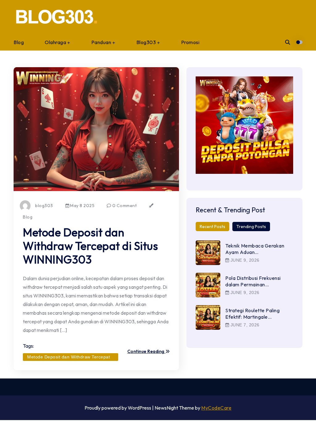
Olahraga (55, 42)
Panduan (101, 42)
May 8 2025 (82, 205)
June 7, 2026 (244, 324)
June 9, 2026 (244, 260)
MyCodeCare (216, 408)
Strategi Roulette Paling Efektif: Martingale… (252, 313)
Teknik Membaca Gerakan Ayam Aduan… (254, 249)
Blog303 (146, 42)
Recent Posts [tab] (212, 226)
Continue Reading (146, 351)
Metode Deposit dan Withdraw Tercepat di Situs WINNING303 (90, 245)
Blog (19, 42)
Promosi (190, 42)
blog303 (44, 205)
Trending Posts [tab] (251, 226)
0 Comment (124, 205)
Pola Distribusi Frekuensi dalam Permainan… (253, 281)
